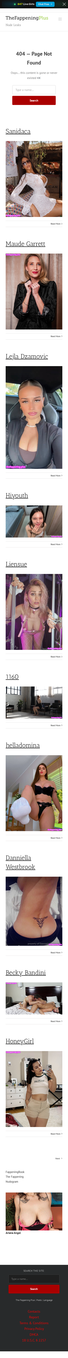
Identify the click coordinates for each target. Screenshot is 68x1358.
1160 (12, 677)
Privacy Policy (34, 1328)
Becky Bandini (26, 973)
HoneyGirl (20, 1041)
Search (34, 100)
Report (34, 1317)
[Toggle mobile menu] (60, 19)
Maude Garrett (25, 244)
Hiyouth (17, 495)
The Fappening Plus (25, 1300)
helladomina (23, 745)
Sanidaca (18, 131)
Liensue (16, 564)
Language (48, 1300)
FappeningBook (15, 1172)
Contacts (34, 1311)
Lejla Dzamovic (27, 356)
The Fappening (15, 1176)
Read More (55, 223)
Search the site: (34, 1270)
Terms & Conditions (34, 1323)
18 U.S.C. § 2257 (34, 1340)
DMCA (34, 1334)
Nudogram (12, 1181)
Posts (39, 1300)
